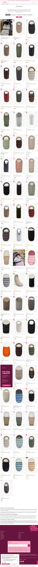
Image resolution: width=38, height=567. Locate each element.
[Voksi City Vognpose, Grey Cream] (13, 85)
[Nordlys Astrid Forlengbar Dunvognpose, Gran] (13, 223)
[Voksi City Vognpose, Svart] (15, 177)
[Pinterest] (23, 561)
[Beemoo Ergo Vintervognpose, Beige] (13, 292)
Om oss (1, 539)
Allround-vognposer (13, 14)
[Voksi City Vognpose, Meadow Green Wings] (27, 154)
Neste (21, 504)
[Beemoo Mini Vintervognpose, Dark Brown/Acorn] (2, 62)
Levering (19, 533)
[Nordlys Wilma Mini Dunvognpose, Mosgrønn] (26, 108)
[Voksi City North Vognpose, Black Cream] (27, 177)
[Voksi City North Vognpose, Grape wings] (26, 177)
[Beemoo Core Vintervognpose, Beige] (27, 246)
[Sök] (1, 4)
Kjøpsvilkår (2, 533)
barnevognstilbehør (14, 520)
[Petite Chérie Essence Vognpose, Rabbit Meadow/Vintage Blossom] (26, 269)
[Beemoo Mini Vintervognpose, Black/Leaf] (1, 62)
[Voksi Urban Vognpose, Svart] (2, 131)
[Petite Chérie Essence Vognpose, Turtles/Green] (27, 269)
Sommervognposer (30, 14)
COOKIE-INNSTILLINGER (14, 564)
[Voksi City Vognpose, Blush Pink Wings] (26, 154)
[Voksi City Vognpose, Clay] (26, 200)
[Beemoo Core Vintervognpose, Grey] (26, 246)
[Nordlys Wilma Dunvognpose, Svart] (2, 223)
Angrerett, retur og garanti (21, 532)
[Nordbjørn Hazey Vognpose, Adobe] (1, 292)
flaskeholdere (12, 522)
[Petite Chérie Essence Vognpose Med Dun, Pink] (13, 269)
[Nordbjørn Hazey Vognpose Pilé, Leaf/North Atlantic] (2, 292)
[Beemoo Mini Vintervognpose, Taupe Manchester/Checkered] (26, 62)
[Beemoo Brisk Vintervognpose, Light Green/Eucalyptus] (27, 85)
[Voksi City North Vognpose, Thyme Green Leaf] (13, 62)
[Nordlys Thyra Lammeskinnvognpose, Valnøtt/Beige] (26, 292)
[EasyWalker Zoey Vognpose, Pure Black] (2, 269)
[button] (1, 2)
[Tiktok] (21, 561)
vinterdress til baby (10, 521)
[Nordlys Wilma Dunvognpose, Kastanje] (1, 223)
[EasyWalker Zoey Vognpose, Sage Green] (1, 269)
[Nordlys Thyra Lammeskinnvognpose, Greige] (27, 292)
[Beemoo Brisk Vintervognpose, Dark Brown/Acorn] (15, 39)
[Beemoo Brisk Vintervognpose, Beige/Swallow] (2, 154)
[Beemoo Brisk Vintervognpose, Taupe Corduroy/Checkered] (13, 39)
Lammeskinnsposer (19, 14)
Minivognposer (24, 14)
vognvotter (31, 522)
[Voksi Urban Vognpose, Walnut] (26, 39)
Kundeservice (2, 532)
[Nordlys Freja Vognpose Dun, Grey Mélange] (1, 177)
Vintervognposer (8, 14)
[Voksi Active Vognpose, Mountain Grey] (13, 131)
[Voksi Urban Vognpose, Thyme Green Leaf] (27, 39)
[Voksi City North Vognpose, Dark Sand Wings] (15, 62)
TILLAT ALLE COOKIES (6, 564)
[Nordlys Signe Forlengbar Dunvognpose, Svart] (13, 200)
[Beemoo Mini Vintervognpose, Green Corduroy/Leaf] (13, 108)
